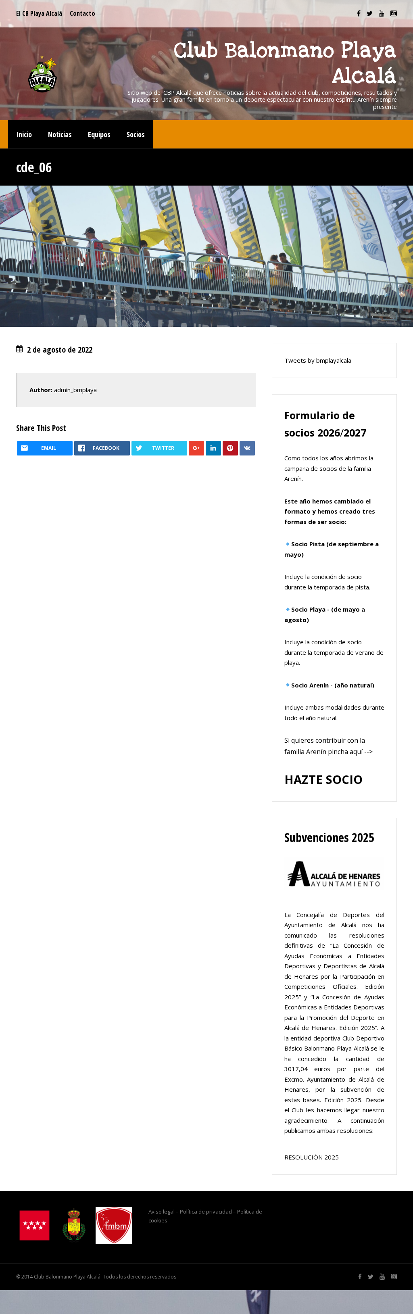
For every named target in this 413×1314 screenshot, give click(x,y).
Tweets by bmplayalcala (317, 360)
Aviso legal (161, 1211)
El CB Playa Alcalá (39, 13)
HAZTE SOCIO (323, 779)
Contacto (82, 13)
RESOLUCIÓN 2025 (311, 1157)
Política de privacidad (206, 1211)
